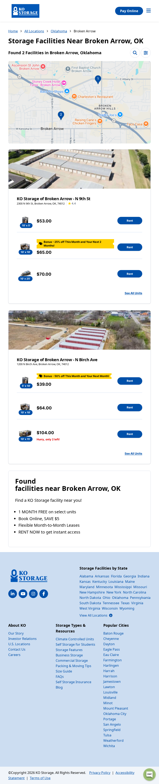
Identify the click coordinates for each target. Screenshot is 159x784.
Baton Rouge (113, 633)
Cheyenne (111, 638)
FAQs (60, 676)
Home (13, 31)
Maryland (87, 587)
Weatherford (113, 740)
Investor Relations (22, 638)
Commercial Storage (72, 660)
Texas (125, 603)
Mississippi (123, 587)
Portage (109, 719)
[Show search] (135, 53)
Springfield (111, 730)
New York (113, 592)
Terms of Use (40, 778)
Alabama (86, 576)
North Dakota (90, 597)
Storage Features (69, 650)
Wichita (109, 746)
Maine (130, 581)
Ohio (106, 597)
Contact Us (16, 649)
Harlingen (111, 665)
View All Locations (96, 615)
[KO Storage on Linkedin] (12, 593)
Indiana (143, 576)
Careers (14, 654)
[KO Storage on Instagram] (33, 593)
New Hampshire (92, 592)
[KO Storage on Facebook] (43, 593)
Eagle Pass (111, 649)
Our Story (16, 633)
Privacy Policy (99, 772)
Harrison (110, 676)
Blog (59, 687)
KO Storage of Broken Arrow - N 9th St (53, 198)
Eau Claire (111, 654)
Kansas (85, 581)
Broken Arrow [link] (85, 31)
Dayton (109, 644)
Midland (109, 697)
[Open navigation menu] (148, 10)
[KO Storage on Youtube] (23, 593)
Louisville (110, 692)
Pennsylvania (140, 597)
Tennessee (111, 603)
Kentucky (99, 581)
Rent (130, 220)
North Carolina (134, 592)
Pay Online (129, 11)
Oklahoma (59, 31)
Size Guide (64, 671)
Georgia (129, 576)
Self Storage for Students (75, 644)
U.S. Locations (19, 644)
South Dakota (90, 603)
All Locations (34, 31)
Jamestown (112, 681)
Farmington (112, 660)
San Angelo (112, 724)
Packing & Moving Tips (73, 666)
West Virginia (90, 608)
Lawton (109, 687)
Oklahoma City (114, 713)
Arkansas (102, 576)
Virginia (137, 603)
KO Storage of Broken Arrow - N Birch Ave (57, 359)
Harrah (108, 671)
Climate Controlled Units (75, 639)
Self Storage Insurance (73, 682)
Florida (116, 576)
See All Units (133, 293)
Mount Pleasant (115, 708)
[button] (79, 102)
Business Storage (69, 655)
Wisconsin (110, 608)
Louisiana (115, 581)
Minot (108, 703)
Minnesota (104, 587)
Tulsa (107, 735)
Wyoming (126, 608)
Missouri (140, 587)
